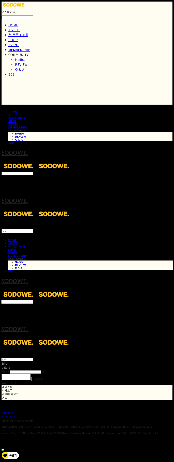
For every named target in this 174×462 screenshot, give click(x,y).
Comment (38, 379)
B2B (11, 74)
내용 (44, 371)
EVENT (13, 44)
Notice (20, 59)
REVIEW (21, 64)
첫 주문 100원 (18, 34)
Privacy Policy (8, 416)
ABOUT (14, 29)
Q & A (19, 69)
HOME (13, 24)
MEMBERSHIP (19, 49)
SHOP (13, 39)
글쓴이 (5, 371)
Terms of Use (7, 412)
